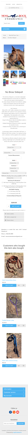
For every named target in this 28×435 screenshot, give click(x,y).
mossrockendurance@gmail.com (14, 236)
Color (13, 144)
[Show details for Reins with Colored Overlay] (14, 345)
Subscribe (21, 423)
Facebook (10, 412)
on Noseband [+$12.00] (14, 193)
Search (21, 23)
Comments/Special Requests (14, 195)
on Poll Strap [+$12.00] (14, 191)
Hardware (13, 165)
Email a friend (10, 220)
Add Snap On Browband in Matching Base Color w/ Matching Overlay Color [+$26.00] (15, 186)
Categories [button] (6, 29)
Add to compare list (11, 217)
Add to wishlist (10, 213)
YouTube (17, 412)
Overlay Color (14, 171)
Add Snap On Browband (14, 180)
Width (14, 160)
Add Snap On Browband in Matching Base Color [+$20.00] (15, 183)
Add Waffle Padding (14, 189)
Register (8, 4)
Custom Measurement (14, 155)
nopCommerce (17, 432)
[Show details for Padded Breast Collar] (14, 305)
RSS (14, 412)
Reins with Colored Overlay (9, 360)
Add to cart (15, 206)
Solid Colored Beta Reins (9, 280)
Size (14, 150)
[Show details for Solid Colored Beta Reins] (14, 265)
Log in (13, 4)
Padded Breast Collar (8, 320)
